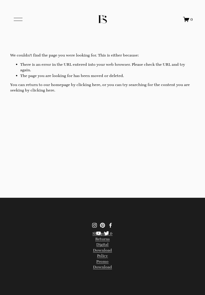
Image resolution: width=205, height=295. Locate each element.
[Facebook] (110, 225)
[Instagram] (94, 225)
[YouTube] (98, 233)
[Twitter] (106, 233)
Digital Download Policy (102, 250)
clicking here (88, 84)
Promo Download (102, 264)
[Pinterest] (102, 225)
